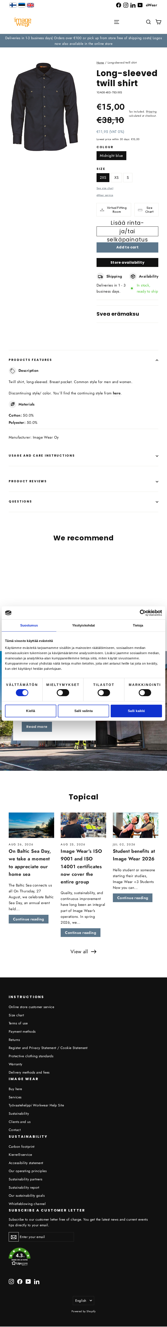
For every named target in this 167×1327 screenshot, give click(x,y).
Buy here (15, 1088)
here (117, 393)
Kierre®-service (20, 1154)
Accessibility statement (26, 1162)
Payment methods (22, 1031)
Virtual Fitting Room (117, 210)
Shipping (151, 111)
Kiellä (30, 711)
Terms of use (18, 1023)
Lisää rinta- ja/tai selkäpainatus (127, 231)
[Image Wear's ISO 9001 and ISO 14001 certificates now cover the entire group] (83, 825)
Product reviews (28, 481)
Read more (36, 726)
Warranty (15, 1064)
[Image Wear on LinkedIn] (133, 5)
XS (116, 177)
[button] (148, 22)
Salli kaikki (136, 711)
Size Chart (149, 210)
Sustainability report (24, 1187)
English (80, 1300)
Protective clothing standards (31, 1056)
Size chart (16, 1015)
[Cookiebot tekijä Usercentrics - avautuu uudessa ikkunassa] (143, 613)
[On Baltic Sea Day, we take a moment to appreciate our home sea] (31, 825)
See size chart (105, 188)
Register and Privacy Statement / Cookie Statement (48, 1047)
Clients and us (19, 1121)
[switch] (63, 692)
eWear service (105, 195)
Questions (20, 501)
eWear (151, 5)
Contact (15, 1129)
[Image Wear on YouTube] (140, 5)
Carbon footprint (22, 1146)
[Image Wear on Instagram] (125, 5)
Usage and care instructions (42, 456)
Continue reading (28, 919)
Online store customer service (31, 1006)
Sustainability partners (25, 1179)
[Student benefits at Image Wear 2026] (135, 825)
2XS (103, 177)
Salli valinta (83, 711)
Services (15, 1097)
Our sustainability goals (27, 1195)
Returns (14, 1039)
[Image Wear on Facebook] (118, 5)
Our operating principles (28, 1170)
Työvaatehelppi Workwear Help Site (36, 1105)
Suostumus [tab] (29, 625)
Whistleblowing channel (27, 1203)
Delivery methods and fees (29, 1072)
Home (100, 62)
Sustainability (19, 1113)
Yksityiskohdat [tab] (83, 625)
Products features (30, 360)
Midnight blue (111, 155)
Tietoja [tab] (138, 625)
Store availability (127, 262)
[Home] (22, 22)
